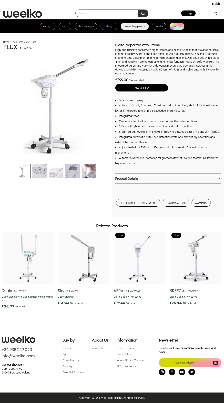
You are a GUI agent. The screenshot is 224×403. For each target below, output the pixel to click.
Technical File (176, 202)
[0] (215, 13)
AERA (127, 290)
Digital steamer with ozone (127, 296)
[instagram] (162, 372)
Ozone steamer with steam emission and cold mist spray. (27, 298)
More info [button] (142, 87)
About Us (97, 348)
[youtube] (182, 372)
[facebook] (172, 372)
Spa (64, 354)
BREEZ (184, 290)
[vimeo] (191, 372)
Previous (10, 107)
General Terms (125, 348)
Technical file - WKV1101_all (138, 202)
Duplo (14, 290)
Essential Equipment (74, 372)
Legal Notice (124, 354)
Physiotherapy (71, 360)
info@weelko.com (18, 355)
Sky (68, 290)
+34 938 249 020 (17, 349)
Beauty (66, 348)
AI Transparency (126, 366)
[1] (215, 362)
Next (102, 107)
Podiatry (67, 366)
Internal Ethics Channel (130, 360)
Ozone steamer (66, 296)
